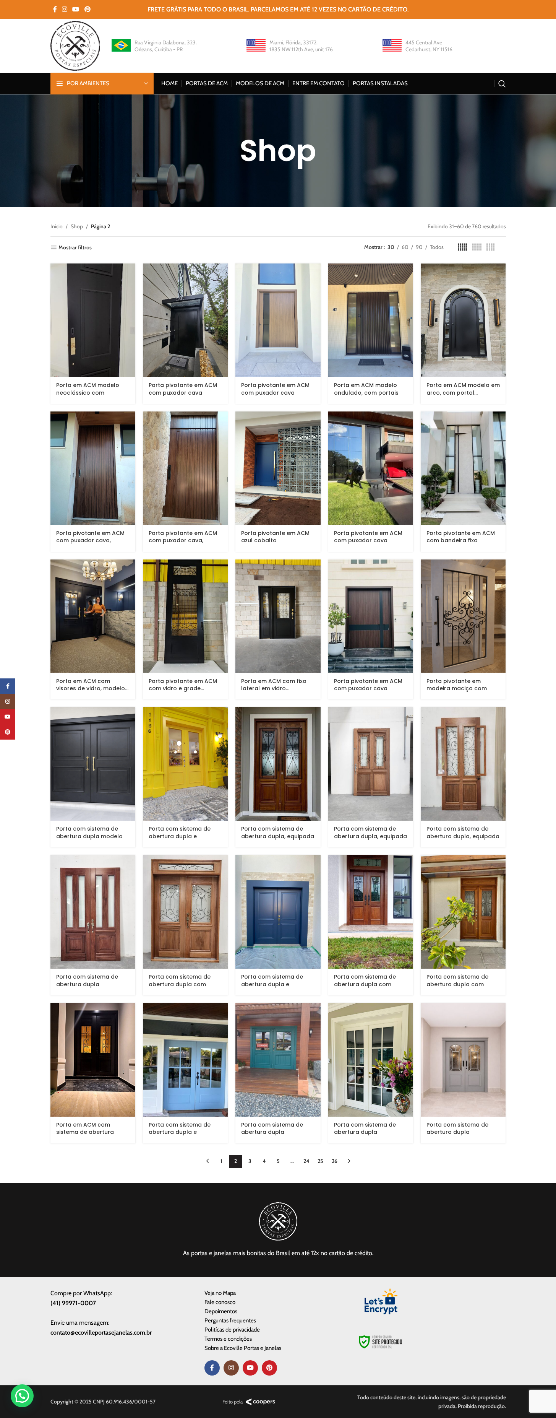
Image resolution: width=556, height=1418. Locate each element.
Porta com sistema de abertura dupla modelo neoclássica (89, 836)
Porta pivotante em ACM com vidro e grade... (183, 685)
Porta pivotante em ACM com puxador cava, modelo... (90, 540)
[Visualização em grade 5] (462, 247)
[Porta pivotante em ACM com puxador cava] (185, 320)
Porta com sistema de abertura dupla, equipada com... (277, 836)
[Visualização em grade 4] (490, 247)
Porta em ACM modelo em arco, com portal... (463, 389)
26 (334, 1161)
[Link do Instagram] (65, 9)
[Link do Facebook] (55, 9)
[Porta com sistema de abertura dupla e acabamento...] (185, 764)
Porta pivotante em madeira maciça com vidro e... (456, 688)
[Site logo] (75, 45)
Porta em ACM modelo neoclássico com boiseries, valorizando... (88, 392)
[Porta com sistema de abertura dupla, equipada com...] (277, 764)
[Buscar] (502, 83)
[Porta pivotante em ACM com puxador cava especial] (277, 320)
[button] (22, 1395)
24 (306, 1161)
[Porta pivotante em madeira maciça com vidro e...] (463, 616)
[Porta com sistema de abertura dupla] (92, 912)
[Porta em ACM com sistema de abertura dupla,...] (92, 1060)
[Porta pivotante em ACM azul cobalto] (277, 468)
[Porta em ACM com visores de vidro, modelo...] (92, 616)
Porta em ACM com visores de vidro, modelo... (92, 685)
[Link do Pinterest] (87, 9)
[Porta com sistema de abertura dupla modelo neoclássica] (92, 764)
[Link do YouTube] (76, 9)
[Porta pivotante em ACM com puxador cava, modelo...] (92, 468)
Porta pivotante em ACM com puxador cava (183, 389)
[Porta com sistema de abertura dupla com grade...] (185, 912)
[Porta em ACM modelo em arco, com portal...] (463, 320)
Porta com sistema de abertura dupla (87, 980)
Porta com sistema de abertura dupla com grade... (180, 984)
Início (56, 226)
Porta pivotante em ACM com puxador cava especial (275, 392)
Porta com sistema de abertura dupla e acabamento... (180, 836)
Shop (77, 226)
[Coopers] (260, 1401)
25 (320, 1161)
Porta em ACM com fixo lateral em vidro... (273, 685)
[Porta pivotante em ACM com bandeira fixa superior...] (463, 468)
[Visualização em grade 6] (476, 247)
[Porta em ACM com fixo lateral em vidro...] (277, 616)
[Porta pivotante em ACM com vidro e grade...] (185, 616)
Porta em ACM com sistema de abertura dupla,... (85, 1132)
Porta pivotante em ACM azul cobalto (275, 537)
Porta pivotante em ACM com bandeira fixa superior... (460, 540)
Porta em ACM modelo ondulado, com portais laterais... (366, 392)
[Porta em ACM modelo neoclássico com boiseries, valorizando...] (92, 320)
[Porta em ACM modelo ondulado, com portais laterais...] (370, 320)
